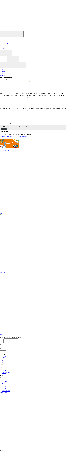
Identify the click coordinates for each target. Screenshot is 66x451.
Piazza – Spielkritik (4, 388)
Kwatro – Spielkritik (4, 389)
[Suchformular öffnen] (6, 53)
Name (1, 344)
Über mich (3, 44)
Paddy (5, 75)
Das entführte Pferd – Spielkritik (5, 370)
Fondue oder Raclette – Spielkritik (6, 391)
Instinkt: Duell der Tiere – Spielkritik (7, 381)
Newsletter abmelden (5, 43)
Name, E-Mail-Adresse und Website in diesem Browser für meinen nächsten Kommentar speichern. (13, 348)
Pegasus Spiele (10, 137)
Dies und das (3, 361)
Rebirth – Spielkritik (2, 272)
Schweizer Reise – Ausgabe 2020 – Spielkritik (9, 380)
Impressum (3, 48)
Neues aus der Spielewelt (5, 356)
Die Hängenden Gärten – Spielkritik (6, 372)
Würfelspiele (3, 72)
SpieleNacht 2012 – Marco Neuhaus (4, 150)
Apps (2, 360)
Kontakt (2, 45)
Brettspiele (3, 70)
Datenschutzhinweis (4, 47)
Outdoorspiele (3, 359)
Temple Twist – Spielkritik (5, 369)
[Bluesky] (7, 29)
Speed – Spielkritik (6, 383)
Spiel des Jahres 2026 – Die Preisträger (6, 390)
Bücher (2, 73)
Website (1, 347)
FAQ (2, 46)
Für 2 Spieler (3, 357)
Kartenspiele (3, 71)
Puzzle (2, 362)
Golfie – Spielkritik (4, 373)
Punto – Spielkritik (4, 386)
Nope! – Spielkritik (4, 387)
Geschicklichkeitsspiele (4, 358)
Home (2, 69)
